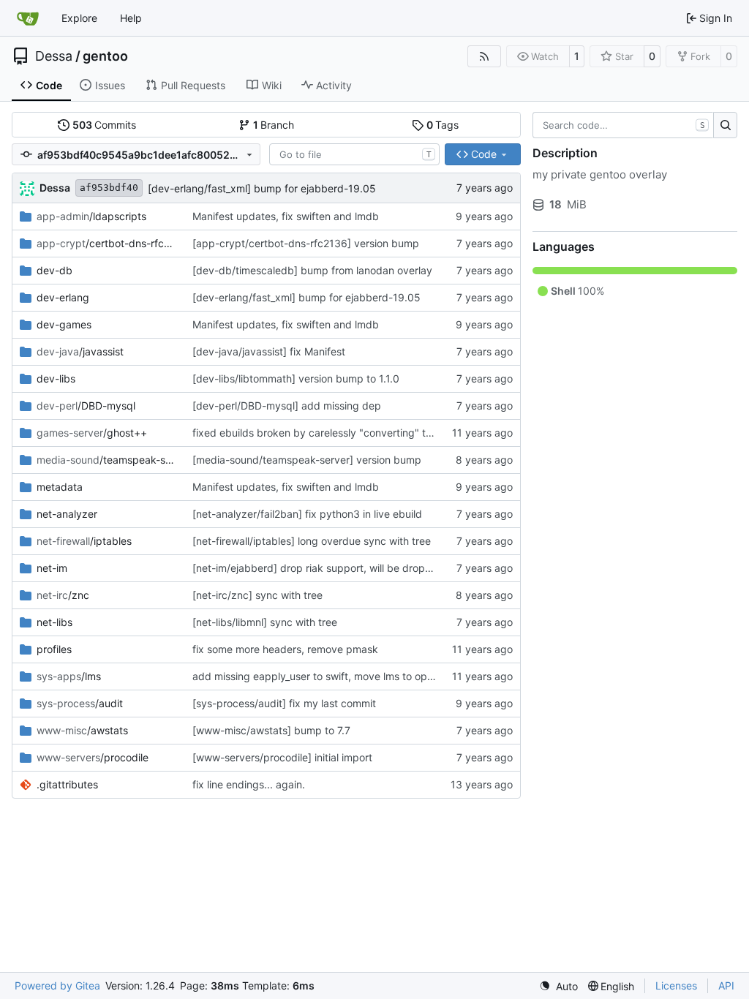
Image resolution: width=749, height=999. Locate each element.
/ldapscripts (91, 216)
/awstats (82, 730)
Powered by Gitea (57, 985)
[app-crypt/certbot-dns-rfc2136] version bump (305, 243)
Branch (274, 124)
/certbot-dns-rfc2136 (107, 243)
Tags (442, 124)
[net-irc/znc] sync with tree (257, 595)
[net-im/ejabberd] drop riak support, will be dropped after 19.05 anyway (366, 568)
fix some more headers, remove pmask (285, 649)
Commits (104, 124)
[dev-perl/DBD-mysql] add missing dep (286, 405)
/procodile (92, 757)
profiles (54, 649)
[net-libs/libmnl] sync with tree (264, 622)
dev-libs (56, 378)
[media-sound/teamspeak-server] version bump (306, 459)
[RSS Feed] (484, 56)
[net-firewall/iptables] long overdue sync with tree (311, 541)
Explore (79, 18)
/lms (69, 676)
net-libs (54, 622)
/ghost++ (92, 432)
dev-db (54, 270)
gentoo (105, 56)
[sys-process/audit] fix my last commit (284, 703)
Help (131, 18)
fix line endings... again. (248, 784)
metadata (60, 486)
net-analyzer (67, 514)
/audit (80, 703)
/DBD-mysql (86, 405)
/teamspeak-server (107, 459)
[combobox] (354, 154)
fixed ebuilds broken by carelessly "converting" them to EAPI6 (341, 432)
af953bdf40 (109, 187)
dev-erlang (63, 297)
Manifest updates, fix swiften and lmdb (285, 216)
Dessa (53, 56)
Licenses (676, 985)
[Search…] (725, 125)
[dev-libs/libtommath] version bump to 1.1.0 (295, 378)
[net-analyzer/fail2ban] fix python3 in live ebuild (307, 514)
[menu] (558, 986)
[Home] (27, 18)
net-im (52, 568)
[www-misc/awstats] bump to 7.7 (271, 730)
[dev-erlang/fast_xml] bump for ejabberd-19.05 (262, 188)
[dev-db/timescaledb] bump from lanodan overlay (312, 270)
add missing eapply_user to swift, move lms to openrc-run (330, 676)
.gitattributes (67, 784)
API (726, 985)
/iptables (84, 541)
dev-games (64, 324)
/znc (63, 595)
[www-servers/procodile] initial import (282, 757)
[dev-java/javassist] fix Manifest (268, 351)
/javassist (80, 351)
